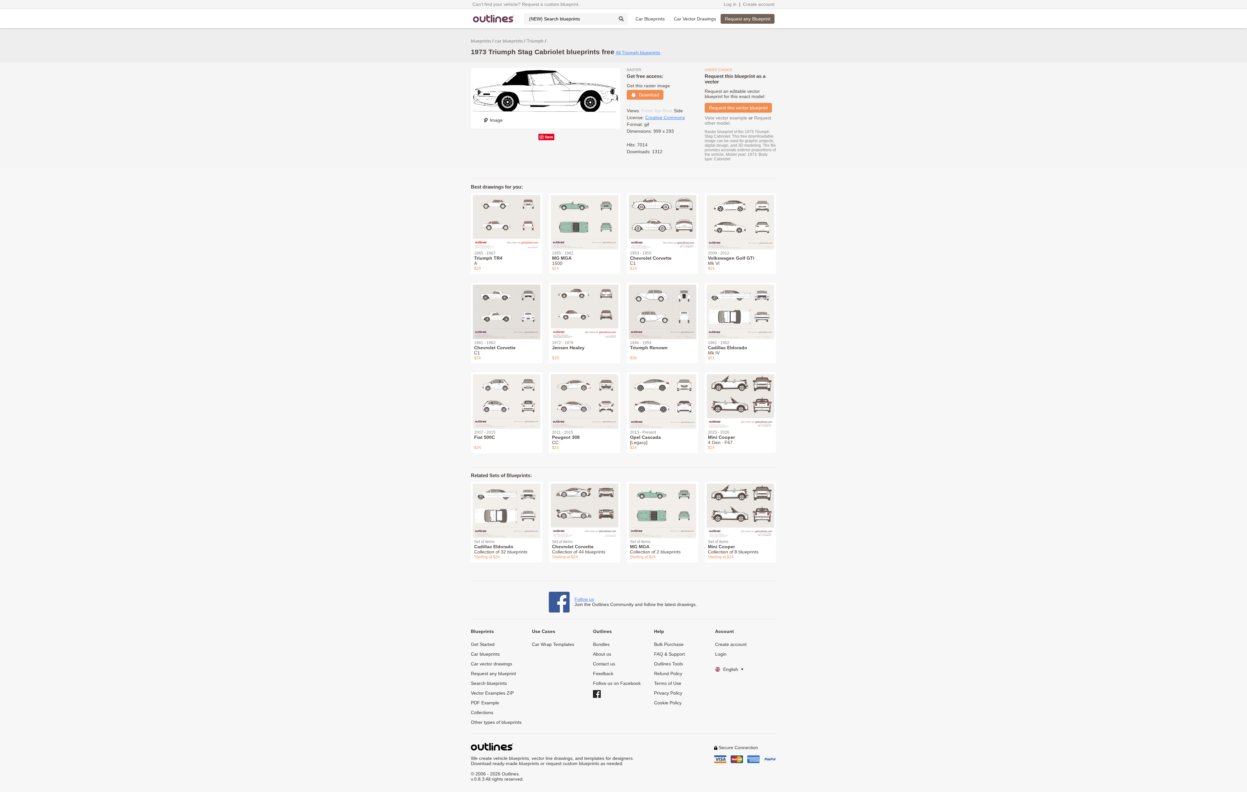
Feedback (603, 673)
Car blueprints (485, 654)
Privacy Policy (668, 693)
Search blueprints (489, 683)
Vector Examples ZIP (492, 693)
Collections (482, 712)
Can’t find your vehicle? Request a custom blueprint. (526, 4)
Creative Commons (665, 117)
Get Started (483, 644)
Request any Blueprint (747, 18)
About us (602, 654)
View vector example (726, 117)
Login (720, 654)
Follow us (584, 599)
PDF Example (485, 702)
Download (647, 94)
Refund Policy (668, 673)
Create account (759, 4)
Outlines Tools (668, 663)
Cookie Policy (668, 702)
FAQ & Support (669, 654)
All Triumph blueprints (638, 52)
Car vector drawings (491, 663)
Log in (730, 4)
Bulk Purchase (669, 644)
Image (496, 120)
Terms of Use (667, 683)
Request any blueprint (493, 673)
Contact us (604, 663)
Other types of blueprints (496, 722)
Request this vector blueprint (738, 107)
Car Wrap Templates (553, 644)
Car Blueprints (650, 18)
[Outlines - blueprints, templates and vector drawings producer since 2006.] (493, 18)
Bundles (601, 644)
